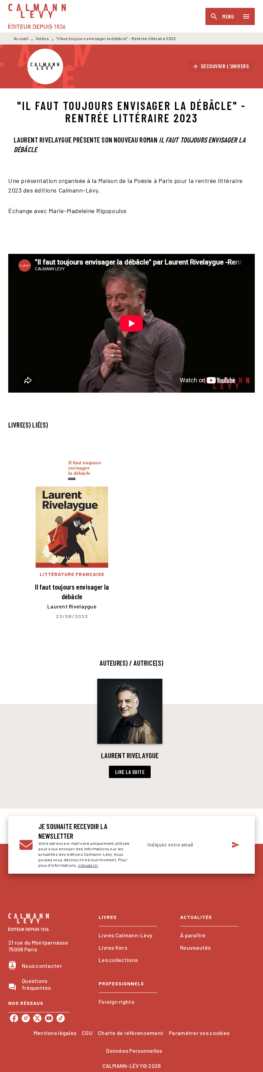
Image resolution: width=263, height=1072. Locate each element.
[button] (221, 66)
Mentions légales (55, 1033)
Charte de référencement (130, 1033)
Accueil (21, 38)
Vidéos (42, 38)
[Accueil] (37, 16)
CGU (87, 1033)
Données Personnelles (134, 1050)
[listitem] (14, 1018)
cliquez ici (88, 865)
